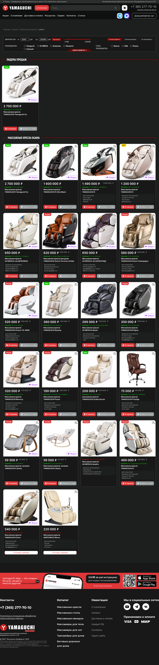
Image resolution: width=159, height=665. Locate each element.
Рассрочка (50, 15)
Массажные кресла (11, 112)
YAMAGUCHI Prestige (130, 399)
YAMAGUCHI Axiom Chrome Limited (58, 261)
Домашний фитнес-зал (144, 16)
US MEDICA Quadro (90, 464)
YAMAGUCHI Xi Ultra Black (54, 192)
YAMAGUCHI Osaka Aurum (93, 399)
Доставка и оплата (33, 15)
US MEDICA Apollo (90, 330)
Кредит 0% (98, 624)
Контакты (71, 15)
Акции (5, 15)
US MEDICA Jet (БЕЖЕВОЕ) (16, 261)
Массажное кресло (51, 189)
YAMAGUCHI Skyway (52, 330)
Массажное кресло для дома (56, 258)
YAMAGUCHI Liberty (13, 468)
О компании (16, 15)
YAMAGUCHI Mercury (14, 399)
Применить (56, 39)
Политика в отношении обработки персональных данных (18, 617)
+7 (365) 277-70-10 (15, 607)
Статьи (81, 15)
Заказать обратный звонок (146, 10)
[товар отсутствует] (124, 8)
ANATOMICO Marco (51, 537)
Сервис (61, 15)
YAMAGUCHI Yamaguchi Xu (15, 114)
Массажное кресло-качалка (17, 466)
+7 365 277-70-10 (143, 6)
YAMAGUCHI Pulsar (51, 399)
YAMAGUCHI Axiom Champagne (134, 261)
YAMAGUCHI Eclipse (129, 330)
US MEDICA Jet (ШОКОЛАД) (94, 261)
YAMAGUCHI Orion (13, 537)
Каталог (96, 612)
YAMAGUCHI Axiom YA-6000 (17, 330)
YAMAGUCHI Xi (88, 192)
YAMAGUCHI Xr (127, 468)
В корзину (11, 129)
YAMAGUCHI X (127, 192)
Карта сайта (98, 635)
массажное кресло (90, 397)
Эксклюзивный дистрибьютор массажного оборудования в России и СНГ (129, 1)
